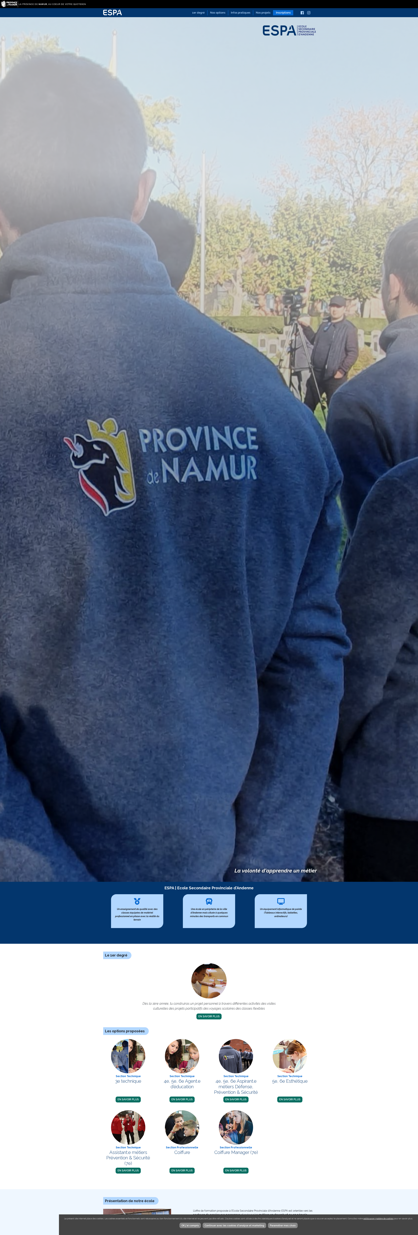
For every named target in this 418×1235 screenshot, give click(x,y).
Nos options (217, 12)
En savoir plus (209, 1016)
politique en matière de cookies (378, 1218)
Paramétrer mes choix (283, 1225)
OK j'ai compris (190, 1225)
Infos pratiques (240, 12)
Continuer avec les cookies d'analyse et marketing (234, 1225)
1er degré (198, 12)
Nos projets (263, 12)
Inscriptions (283, 12)
